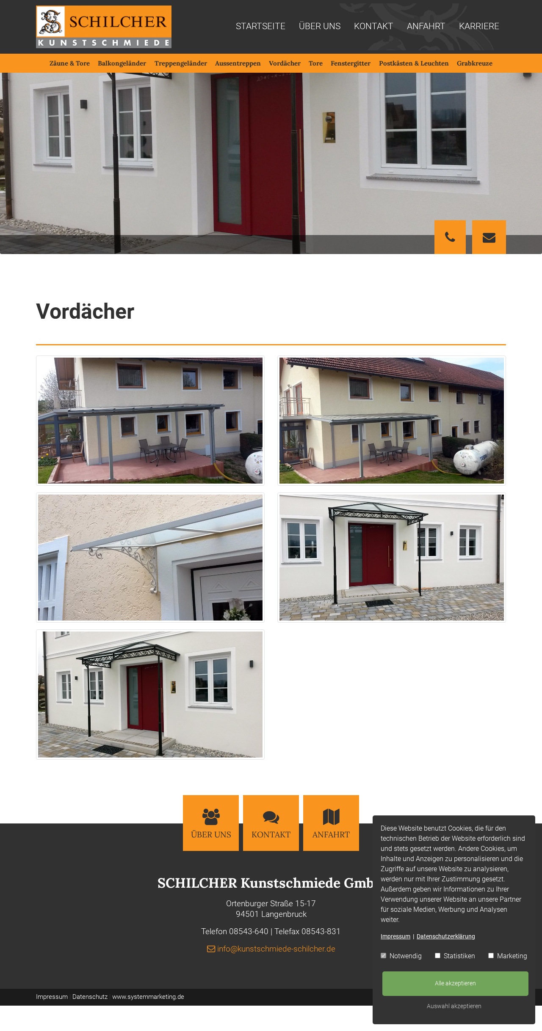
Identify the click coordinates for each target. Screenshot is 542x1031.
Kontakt (373, 27)
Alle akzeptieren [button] (455, 983)
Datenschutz (90, 997)
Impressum (395, 936)
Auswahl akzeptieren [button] (454, 1006)
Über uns (319, 27)
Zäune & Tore (70, 63)
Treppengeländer (181, 63)
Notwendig (405, 956)
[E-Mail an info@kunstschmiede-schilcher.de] (489, 239)
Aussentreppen (238, 63)
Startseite (260, 27)
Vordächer (285, 63)
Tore (316, 63)
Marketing (511, 956)
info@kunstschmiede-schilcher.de (276, 949)
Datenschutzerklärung (446, 936)
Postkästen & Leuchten (414, 63)
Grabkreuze (474, 63)
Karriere (479, 27)
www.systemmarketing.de (148, 997)
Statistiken (458, 956)
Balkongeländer (122, 63)
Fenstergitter (351, 63)
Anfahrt (426, 27)
